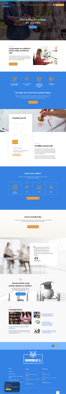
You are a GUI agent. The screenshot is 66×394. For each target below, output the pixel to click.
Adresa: (27, 373)
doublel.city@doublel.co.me (46, 382)
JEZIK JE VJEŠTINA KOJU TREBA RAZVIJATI (18, 327)
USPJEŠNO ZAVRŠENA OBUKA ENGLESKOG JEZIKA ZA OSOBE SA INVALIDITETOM (49, 331)
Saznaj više (8, 389)
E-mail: (27, 382)
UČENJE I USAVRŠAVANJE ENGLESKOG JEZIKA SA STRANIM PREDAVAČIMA (47, 314)
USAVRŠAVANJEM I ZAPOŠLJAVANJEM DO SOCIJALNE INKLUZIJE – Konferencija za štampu (47, 324)
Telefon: (27, 377)
